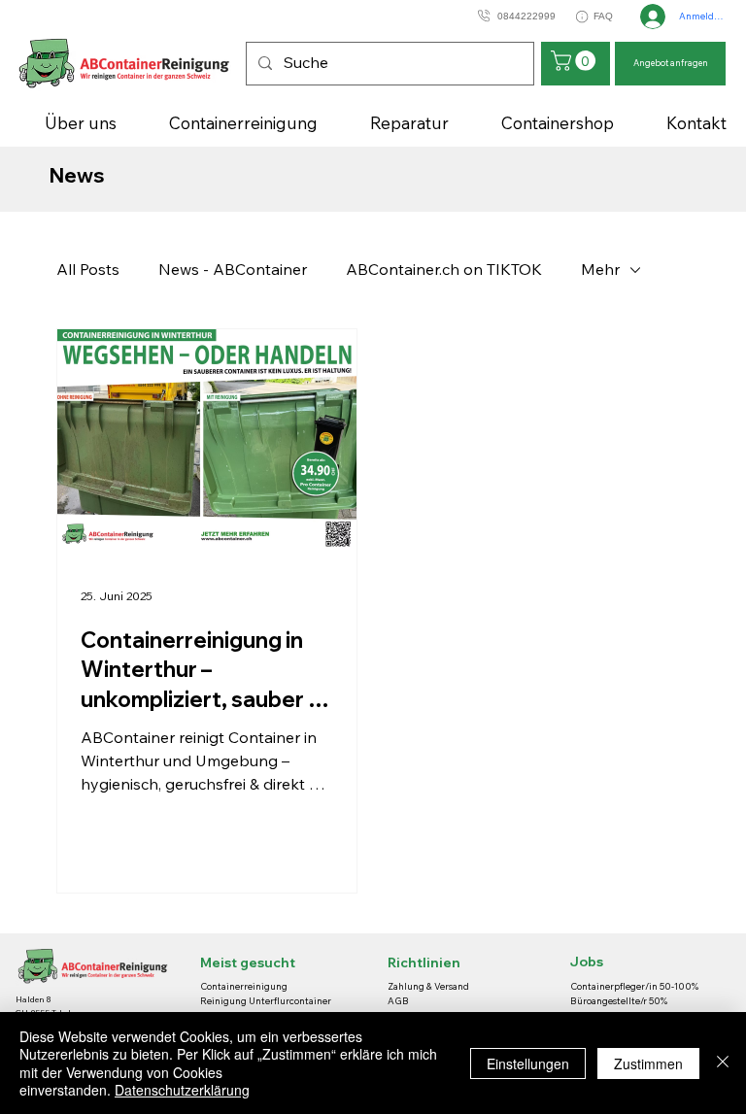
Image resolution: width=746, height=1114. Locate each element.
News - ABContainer (232, 269)
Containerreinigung (244, 986)
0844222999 (526, 16)
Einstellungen (528, 1063)
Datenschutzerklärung (182, 1089)
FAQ (603, 16)
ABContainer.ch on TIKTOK (444, 269)
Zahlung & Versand (428, 986)
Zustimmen (648, 1063)
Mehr (600, 269)
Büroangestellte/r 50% (618, 1000)
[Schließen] (722, 1063)
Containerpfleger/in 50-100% (634, 986)
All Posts (87, 269)
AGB (398, 1000)
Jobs (586, 961)
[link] (575, 61)
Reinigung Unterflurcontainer (265, 1000)
